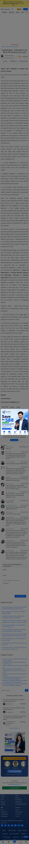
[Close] (27, 410)
